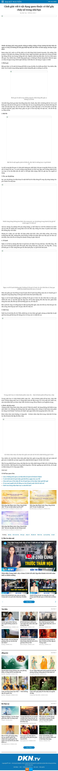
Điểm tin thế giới (23, 627)
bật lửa (9, 534)
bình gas (22, 534)
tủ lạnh (53, 534)
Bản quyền (42, 767)
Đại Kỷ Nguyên (32, 763)
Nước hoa (39, 534)
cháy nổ (28, 534)
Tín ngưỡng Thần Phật (34, 674)
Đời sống (41, 721)
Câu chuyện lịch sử (5, 744)
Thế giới (3, 720)
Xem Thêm (29, 601)
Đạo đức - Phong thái (6, 674)
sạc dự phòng (46, 534)
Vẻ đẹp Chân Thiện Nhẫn (35, 695)
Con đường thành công (6, 627)
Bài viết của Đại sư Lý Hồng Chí (8, 508)
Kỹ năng (3, 644)
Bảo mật (36, 767)
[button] (55, 601)
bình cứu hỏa (16, 534)
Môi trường (41, 627)
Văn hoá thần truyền (24, 723)
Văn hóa (41, 740)
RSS (21, 767)
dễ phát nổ (33, 534)
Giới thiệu (15, 767)
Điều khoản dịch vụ (27, 767)
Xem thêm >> (53, 609)
